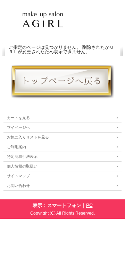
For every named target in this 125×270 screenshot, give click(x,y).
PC (89, 205)
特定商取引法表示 (22, 156)
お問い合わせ (18, 185)
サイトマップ (18, 176)
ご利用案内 (16, 147)
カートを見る (18, 118)
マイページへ (18, 127)
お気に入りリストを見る (28, 137)
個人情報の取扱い (22, 166)
